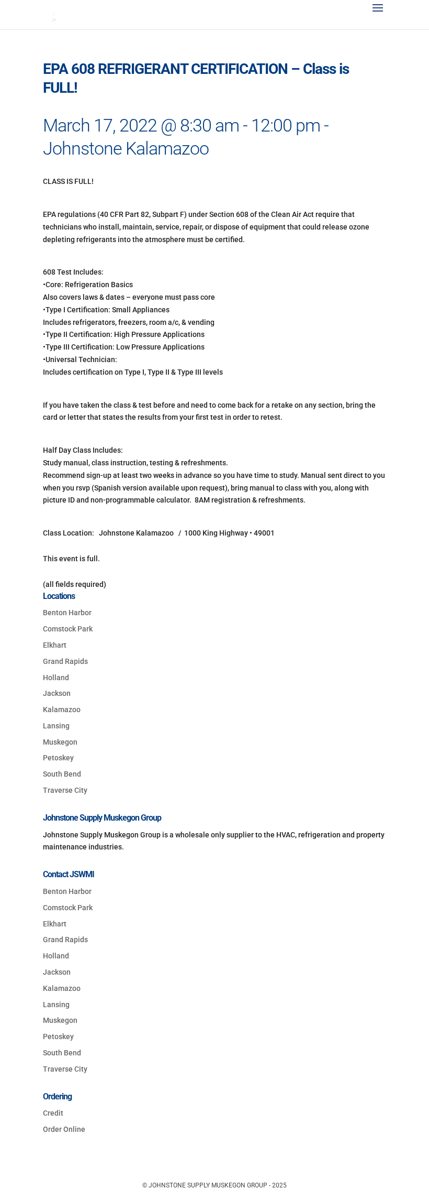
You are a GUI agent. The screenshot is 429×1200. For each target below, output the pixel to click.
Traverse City (65, 790)
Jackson (57, 693)
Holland (56, 677)
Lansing (56, 726)
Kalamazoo (62, 709)
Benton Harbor (67, 612)
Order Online (64, 1129)
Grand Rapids (65, 661)
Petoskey (58, 758)
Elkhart (54, 645)
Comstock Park (68, 629)
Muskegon (60, 742)
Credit (53, 1113)
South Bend (62, 774)
